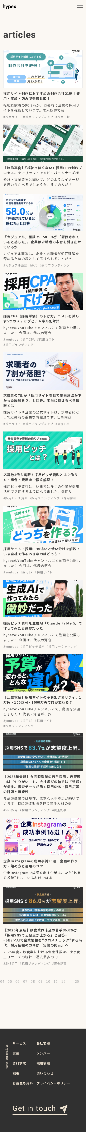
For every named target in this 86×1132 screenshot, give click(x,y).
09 (40, 981)
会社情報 (43, 1043)
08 (33, 981)
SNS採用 (11, 810)
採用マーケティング (63, 646)
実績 (16, 1053)
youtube (12, 339)
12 (63, 981)
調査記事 (63, 424)
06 (17, 981)
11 (56, 981)
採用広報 (63, 117)
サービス (19, 1043)
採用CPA (29, 339)
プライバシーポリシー (54, 1083)
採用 (34, 265)
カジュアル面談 (16, 265)
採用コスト (47, 339)
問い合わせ (45, 1073)
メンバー (43, 1053)
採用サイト (13, 117)
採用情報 (43, 1063)
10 (48, 981)
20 (77, 981)
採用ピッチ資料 (16, 498)
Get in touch (34, 1109)
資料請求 (19, 1063)
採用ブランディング (39, 117)
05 (10, 981)
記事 (16, 1073)
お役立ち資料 (23, 1083)
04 (2, 981)
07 (25, 981)
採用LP (28, 572)
